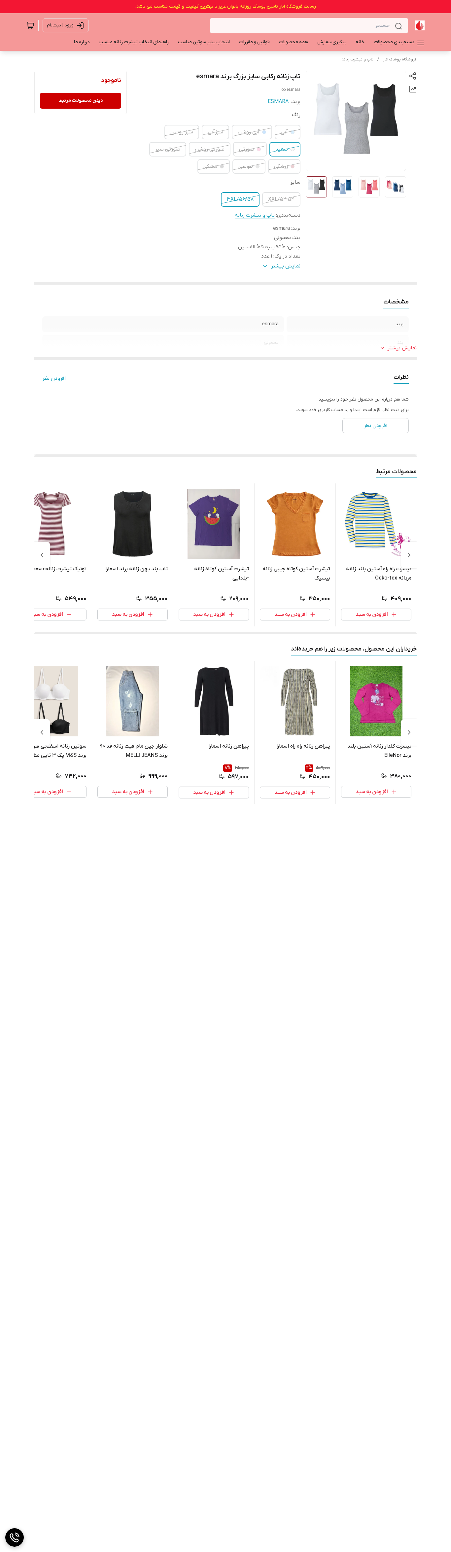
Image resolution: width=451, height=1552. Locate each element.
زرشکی (281, 166)
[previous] (409, 555)
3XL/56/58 (240, 199)
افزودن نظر (54, 378)
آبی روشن (249, 132)
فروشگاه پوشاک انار (400, 59)
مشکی (210, 166)
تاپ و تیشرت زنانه (357, 59)
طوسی (245, 166)
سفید (281, 149)
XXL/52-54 (281, 199)
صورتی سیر (167, 149)
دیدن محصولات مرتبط (81, 100)
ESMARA (278, 101)
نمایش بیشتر (402, 348)
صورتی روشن (210, 149)
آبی (284, 132)
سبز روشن (181, 132)
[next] (42, 555)
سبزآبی (215, 132)
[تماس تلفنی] (14, 1537)
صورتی (246, 149)
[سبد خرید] (30, 25)
